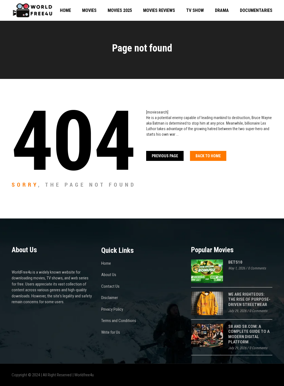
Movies (89, 10)
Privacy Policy (112, 309)
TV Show (195, 10)
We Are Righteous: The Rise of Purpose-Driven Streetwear (249, 299)
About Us (108, 274)
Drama (222, 10)
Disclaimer (109, 297)
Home (65, 10)
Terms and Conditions (118, 320)
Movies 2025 (120, 10)
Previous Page (165, 156)
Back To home (208, 156)
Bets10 (235, 262)
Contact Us (110, 286)
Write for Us (110, 332)
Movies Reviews (159, 10)
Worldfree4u (84, 374)
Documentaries (256, 10)
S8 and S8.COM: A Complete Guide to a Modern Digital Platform (249, 334)
